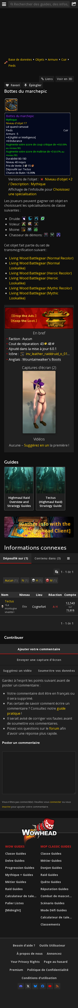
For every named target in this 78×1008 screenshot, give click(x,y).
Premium (16, 970)
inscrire (6, 806)
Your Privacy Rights (25, 962)
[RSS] (57, 986)
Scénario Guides (52, 903)
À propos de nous (30, 953)
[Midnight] (13, 910)
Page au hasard (55, 962)
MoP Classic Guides (56, 846)
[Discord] (21, 986)
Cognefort (39, 607)
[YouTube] (50, 986)
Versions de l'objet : (24, 179)
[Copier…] (56, 572)
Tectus (9, 601)
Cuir (64, 59)
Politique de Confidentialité (47, 970)
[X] (28, 986)
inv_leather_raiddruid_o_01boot (50, 353)
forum (54, 728)
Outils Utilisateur (52, 945)
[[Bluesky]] (35, 986)
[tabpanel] (39, 597)
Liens (49, 79)
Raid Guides (14, 889)
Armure (53, 59)
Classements (50, 924)
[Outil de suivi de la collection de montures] (39, 527)
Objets (39, 59)
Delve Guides (15, 861)
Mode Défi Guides (54, 910)
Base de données (20, 59)
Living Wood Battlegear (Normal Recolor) (41, 258)
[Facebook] (43, 986)
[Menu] (4, 4)
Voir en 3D (64, 79)
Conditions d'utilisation (39, 978)
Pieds (12, 66)
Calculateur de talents (21, 896)
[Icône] (11, 105)
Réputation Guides (54, 889)
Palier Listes (14, 903)
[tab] (15, 558)
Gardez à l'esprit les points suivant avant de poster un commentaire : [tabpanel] (38, 743)
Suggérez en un (36, 445)
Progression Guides (19, 868)
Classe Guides (15, 853)
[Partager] (74, 4)
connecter (55, 801)
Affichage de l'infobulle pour (30, 189)
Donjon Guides (51, 868)
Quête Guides (51, 882)
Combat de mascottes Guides (57, 896)
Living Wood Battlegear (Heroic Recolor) (40, 273)
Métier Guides (15, 882)
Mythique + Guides (19, 875)
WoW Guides (15, 846)
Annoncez (54, 953)
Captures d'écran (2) (39, 367)
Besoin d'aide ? (24, 945)
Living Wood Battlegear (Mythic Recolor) (40, 288)
